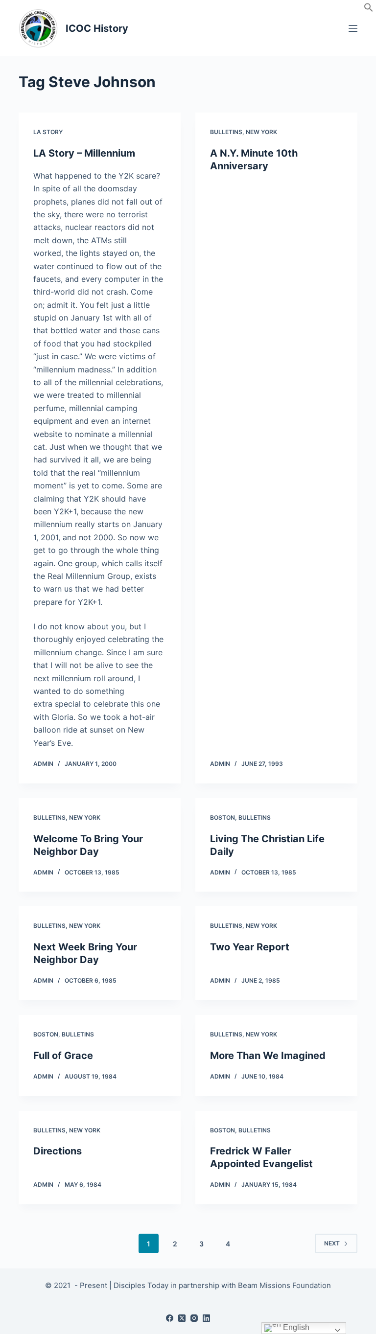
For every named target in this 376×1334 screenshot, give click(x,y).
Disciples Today (141, 1285)
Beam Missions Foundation (284, 1285)
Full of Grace (63, 1055)
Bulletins (226, 132)
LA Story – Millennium (84, 153)
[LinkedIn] (206, 1318)
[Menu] (353, 28)
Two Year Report (249, 947)
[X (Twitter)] (182, 1318)
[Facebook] (169, 1318)
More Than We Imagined (268, 1055)
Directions (57, 1151)
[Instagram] (194, 1318)
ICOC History (97, 28)
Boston (222, 817)
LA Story (48, 132)
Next (332, 1243)
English (295, 1327)
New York (261, 132)
